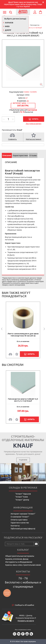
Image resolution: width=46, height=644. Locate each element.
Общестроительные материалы (19, 556)
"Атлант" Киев (21, 497)
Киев (7, 26)
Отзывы (33, 155)
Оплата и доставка (19, 520)
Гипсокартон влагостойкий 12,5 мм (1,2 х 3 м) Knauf (23, 400)
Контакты (15, 526)
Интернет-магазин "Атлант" (23, 514)
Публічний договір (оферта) (23, 529)
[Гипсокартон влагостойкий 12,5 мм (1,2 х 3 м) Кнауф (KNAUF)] (23, 63)
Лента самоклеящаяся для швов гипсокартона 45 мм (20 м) (23, 335)
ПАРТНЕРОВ (32, 110)
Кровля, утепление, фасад (16, 559)
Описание (6, 155)
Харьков (9, 23)
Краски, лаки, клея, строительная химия (23, 565)
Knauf (19, 130)
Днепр (8, 30)
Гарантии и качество (20, 523)
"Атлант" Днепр (22, 500)
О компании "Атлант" (20, 517)
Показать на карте (26, 621)
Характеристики (20, 155)
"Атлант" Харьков (23, 494)
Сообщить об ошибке (24, 605)
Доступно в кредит (33, 124)
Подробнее (23, 460)
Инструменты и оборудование (18, 562)
